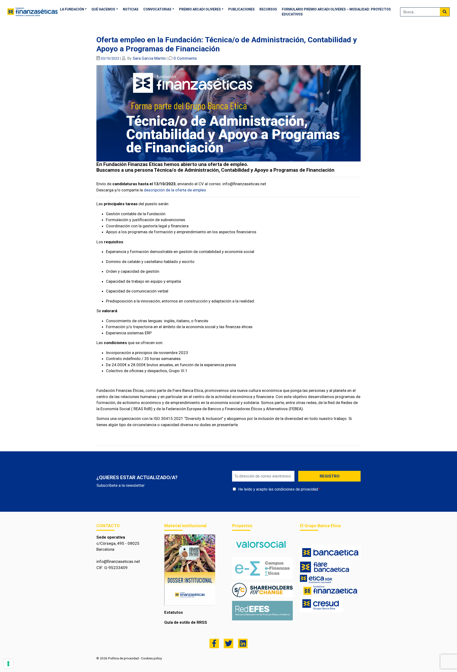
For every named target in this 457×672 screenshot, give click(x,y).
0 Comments (185, 58)
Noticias (131, 9)
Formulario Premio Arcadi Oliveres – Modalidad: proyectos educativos (336, 11)
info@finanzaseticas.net (118, 561)
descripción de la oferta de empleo (175, 190)
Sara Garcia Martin (149, 58)
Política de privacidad (123, 658)
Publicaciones (241, 9)
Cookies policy (151, 658)
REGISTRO (329, 476)
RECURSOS (268, 9)
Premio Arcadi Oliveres (200, 9)
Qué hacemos (103, 9)
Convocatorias (157, 9)
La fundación (72, 9)
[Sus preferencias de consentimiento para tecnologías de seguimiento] (8, 663)
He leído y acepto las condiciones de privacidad (278, 489)
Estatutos (173, 612)
